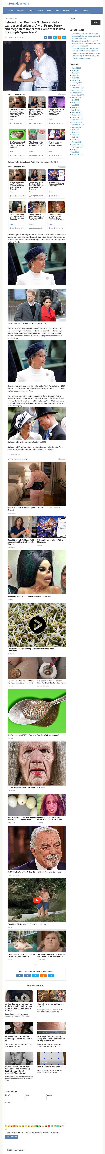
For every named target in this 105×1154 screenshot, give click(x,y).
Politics (30, 10)
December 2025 (77, 88)
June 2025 (75, 103)
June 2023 (75, 149)
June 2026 (75, 73)
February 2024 (77, 142)
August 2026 (76, 68)
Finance (40, 10)
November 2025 (77, 90)
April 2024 (75, 137)
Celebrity (20, 10)
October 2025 (77, 93)
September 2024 (78, 125)
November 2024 (77, 120)
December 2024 (77, 117)
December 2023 (77, 145)
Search (72, 19)
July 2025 (75, 100)
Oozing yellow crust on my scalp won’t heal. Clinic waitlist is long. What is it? (51, 1038)
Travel (49, 10)
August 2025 (76, 98)
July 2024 (75, 130)
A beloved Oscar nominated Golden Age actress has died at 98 (19, 1038)
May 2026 (75, 75)
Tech (76, 10)
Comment (8, 1102)
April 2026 (75, 78)
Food (57, 10)
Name (7, 1095)
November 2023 (77, 147)
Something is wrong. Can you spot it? (50, 1005)
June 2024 (75, 132)
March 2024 (76, 140)
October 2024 (77, 122)
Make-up (85, 10)
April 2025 (75, 107)
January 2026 (76, 85)
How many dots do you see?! (50, 1066)
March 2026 (76, 80)
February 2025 (77, 112)
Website (49, 1095)
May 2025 (75, 105)
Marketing (66, 10)
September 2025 (78, 95)
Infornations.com (18, 3)
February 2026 (77, 83)
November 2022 (77, 154)
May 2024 (75, 135)
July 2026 (75, 70)
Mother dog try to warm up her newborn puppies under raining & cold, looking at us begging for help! (18, 1007)
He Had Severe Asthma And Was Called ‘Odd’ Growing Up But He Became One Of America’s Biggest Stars (17, 1069)
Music (11, 10)
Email (28, 1095)
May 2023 (75, 152)
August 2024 (76, 127)
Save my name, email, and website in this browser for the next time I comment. (33, 1133)
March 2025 (76, 110)
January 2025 (76, 115)
